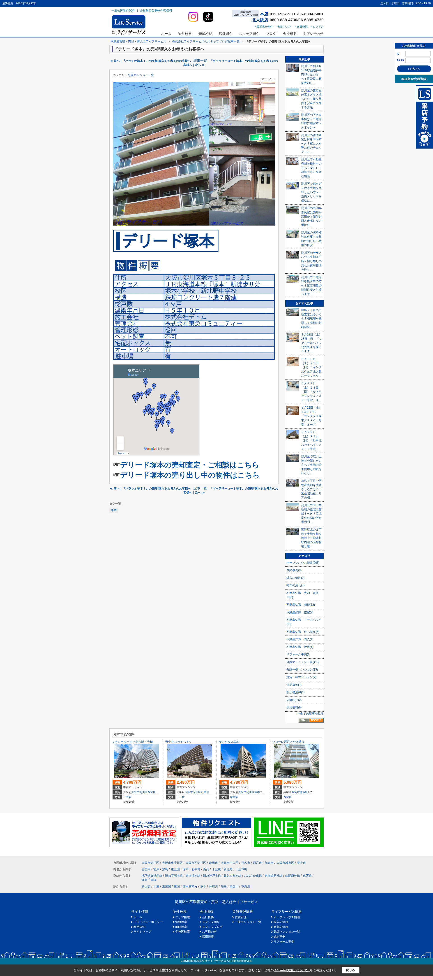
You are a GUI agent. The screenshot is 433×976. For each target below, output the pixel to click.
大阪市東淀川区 (172, 862)
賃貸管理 (240, 917)
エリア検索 (182, 917)
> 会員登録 (301, 26)
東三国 (175, 869)
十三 (156, 886)
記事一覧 (200, 61)
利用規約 (139, 927)
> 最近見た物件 (263, 26)
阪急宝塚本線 (174, 875)
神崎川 (213, 886)
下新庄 (245, 886)
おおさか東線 (253, 875)
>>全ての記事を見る (310, 713)
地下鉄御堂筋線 (152, 875)
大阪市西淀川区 (196, 862)
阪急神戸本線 (212, 875)
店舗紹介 (225, 33)
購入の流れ (281, 922)
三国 (177, 886)
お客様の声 (209, 931)
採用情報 (208, 936)
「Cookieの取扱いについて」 (292, 970)
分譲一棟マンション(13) (302, 669)
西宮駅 (287, 797)
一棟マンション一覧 (248, 922)
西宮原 (151, 792)
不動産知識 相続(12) (300, 604)
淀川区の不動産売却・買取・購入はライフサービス (216, 902)
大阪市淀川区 (139, 792)
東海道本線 (193, 875)
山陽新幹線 (292, 875)
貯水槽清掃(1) (295, 692)
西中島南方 (190, 886)
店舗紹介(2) (294, 700)
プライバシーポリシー (148, 922)
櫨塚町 (304, 792)
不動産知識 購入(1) (299, 639)
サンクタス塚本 (229, 741)
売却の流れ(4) (295, 585)
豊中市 (301, 862)
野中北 (205, 792)
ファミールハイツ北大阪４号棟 (132, 741)
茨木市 (245, 862)
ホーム (166, 33)
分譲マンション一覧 (141, 75)
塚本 (114, 510)
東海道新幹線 (273, 875)
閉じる (350, 970)
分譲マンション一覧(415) (302, 662)
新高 (206, 869)
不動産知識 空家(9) (299, 612)
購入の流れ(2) (295, 578)
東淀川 (234, 886)
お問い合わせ (313, 33)
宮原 (156, 869)
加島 (165, 869)
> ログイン (317, 26)
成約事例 (279, 936)
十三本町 (241, 869)
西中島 (195, 869)
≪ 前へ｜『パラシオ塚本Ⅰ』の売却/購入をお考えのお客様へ (150, 61)
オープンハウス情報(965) (302, 562)
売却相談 (205, 33)
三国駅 (127, 797)
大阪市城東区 (285, 862)
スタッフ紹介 (249, 33)
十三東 (216, 869)
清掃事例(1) (294, 685)
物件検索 (185, 33)
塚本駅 (234, 797)
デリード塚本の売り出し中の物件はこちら (190, 475)
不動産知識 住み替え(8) (302, 632)
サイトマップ (142, 931)
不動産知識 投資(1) (299, 647)
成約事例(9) (294, 570)
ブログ (271, 33)
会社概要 (290, 33)
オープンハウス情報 (287, 917)
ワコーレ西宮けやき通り (288, 741)
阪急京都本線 (232, 875)
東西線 (307, 875)
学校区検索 (182, 931)
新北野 (228, 869)
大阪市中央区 (229, 862)
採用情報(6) (294, 707)
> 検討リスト (284, 26)
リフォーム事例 (284, 941)
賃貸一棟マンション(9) (301, 677)
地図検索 (181, 927)
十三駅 (181, 797)
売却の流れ (281, 927)
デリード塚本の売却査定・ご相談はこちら (189, 465)
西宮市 (296, 792)
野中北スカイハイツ (178, 741)
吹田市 (213, 862)
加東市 (269, 862)
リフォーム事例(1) (298, 654)
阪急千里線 (149, 880)
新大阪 (146, 886)
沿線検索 (181, 922)
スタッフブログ (212, 927)
